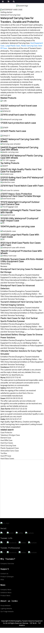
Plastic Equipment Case (9, 448)
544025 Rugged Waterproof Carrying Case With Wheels (19, 148)
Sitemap (25, 623)
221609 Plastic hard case (13, 131)
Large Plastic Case (13, 46)
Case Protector (6, 433)
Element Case (5, 438)
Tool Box (3, 453)
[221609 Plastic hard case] (4, 128)
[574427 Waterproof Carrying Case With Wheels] (5, 136)
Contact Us (4, 574)
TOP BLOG (33, 623)
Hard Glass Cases (7, 459)
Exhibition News (5, 592)
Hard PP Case (5, 456)
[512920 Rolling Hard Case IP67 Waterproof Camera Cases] (6, 174)
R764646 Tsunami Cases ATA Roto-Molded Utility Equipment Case (21, 260)
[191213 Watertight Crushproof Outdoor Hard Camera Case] (7, 198)
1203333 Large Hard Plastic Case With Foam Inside (19, 235)
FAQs (2, 579)
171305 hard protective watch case (18, 123)
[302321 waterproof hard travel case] (3, 101)
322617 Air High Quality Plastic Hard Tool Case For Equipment (20, 170)
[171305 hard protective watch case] (11, 119)
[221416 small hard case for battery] (5, 111)
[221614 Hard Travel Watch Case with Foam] (7, 182)
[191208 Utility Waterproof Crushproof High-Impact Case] (7, 215)
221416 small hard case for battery (18, 114)
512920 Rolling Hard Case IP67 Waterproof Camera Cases (21, 178)
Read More (4, 109)
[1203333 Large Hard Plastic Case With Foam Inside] (8, 231)
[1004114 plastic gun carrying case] (2, 223)
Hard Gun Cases (6, 443)
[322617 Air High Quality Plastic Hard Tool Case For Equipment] (4, 166)
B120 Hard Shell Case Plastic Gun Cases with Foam (20, 243)
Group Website (5, 605)
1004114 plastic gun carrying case (17, 226)
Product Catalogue (7, 576)
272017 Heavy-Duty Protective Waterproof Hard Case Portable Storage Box (20, 196)
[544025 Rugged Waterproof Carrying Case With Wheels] (10, 144)
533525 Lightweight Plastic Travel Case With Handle (20, 211)
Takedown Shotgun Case (10, 435)
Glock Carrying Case (8, 446)
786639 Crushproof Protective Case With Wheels (21, 252)
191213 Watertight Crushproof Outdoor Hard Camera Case (20, 203)
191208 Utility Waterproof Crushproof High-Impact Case (19, 219)
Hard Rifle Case (6, 440)
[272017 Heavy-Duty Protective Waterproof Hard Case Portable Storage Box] (9, 190)
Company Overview (7, 563)
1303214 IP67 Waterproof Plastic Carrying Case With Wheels (21, 156)
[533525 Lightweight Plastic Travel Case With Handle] (9, 207)
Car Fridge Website (7, 611)
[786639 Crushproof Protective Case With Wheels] (12, 247)
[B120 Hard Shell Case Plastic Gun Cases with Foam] (2, 239)
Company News (5, 590)
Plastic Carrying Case (29, 46)
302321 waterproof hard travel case (18, 105)
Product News (5, 595)
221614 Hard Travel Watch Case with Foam (21, 185)
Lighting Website (6, 608)
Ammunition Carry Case (9, 451)
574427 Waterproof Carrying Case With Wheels (19, 140)
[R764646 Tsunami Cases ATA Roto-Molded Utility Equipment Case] (8, 256)
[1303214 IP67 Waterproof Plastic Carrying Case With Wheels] (9, 152)
